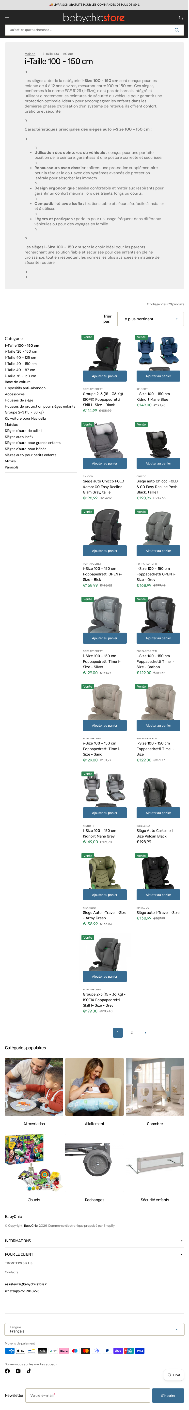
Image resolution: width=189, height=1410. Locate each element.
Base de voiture (18, 387)
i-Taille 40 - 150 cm (21, 369)
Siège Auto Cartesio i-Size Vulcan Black (154, 828)
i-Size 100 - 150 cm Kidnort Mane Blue (151, 400)
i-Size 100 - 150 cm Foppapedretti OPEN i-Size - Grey (154, 574)
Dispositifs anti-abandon (25, 393)
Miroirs (10, 466)
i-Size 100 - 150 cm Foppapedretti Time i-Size (153, 745)
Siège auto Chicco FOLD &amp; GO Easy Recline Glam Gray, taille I (103, 488)
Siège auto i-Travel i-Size (152, 908)
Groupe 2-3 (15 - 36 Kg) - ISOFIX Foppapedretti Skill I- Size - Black (103, 403)
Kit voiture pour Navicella (25, 423)
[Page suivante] (143, 1023)
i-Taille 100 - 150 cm (22, 350)
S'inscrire (164, 1395)
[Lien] (92, 5)
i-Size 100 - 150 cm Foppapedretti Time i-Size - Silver (102, 659)
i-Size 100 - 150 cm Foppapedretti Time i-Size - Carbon (153, 659)
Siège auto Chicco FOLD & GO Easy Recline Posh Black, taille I (155, 488)
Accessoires (15, 399)
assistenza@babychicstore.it (26, 1284)
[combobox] (92, 30)
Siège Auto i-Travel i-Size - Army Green (101, 908)
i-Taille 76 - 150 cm (20, 381)
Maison (30, 54)
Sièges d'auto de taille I (23, 436)
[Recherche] (174, 30)
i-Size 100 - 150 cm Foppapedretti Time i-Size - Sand (102, 745)
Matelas (11, 429)
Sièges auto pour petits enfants (30, 460)
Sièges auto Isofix (19, 441)
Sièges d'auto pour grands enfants (33, 448)
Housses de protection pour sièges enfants (40, 411)
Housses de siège (19, 405)
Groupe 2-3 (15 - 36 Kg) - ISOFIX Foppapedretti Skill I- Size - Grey (103, 990)
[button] (6, 18)
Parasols (11, 472)
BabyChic (31, 1226)
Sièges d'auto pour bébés (25, 454)
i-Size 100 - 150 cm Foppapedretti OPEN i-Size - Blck (102, 574)
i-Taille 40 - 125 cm (20, 362)
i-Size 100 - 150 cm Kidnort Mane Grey (99, 828)
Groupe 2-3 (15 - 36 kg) (24, 417)
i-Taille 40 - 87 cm (20, 375)
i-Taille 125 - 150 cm (21, 356)
